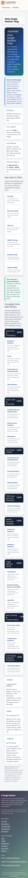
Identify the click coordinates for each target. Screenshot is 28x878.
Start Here (4, 821)
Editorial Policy (5, 843)
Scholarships (4, 831)
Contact (3, 841)
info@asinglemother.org (12, 858)
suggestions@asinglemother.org (18, 861)
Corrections (4, 846)
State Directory (5, 824)
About (3, 838)
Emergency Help (5, 826)
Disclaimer (16, 7)
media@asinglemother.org (12, 865)
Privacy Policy (6, 7)
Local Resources (5, 829)
